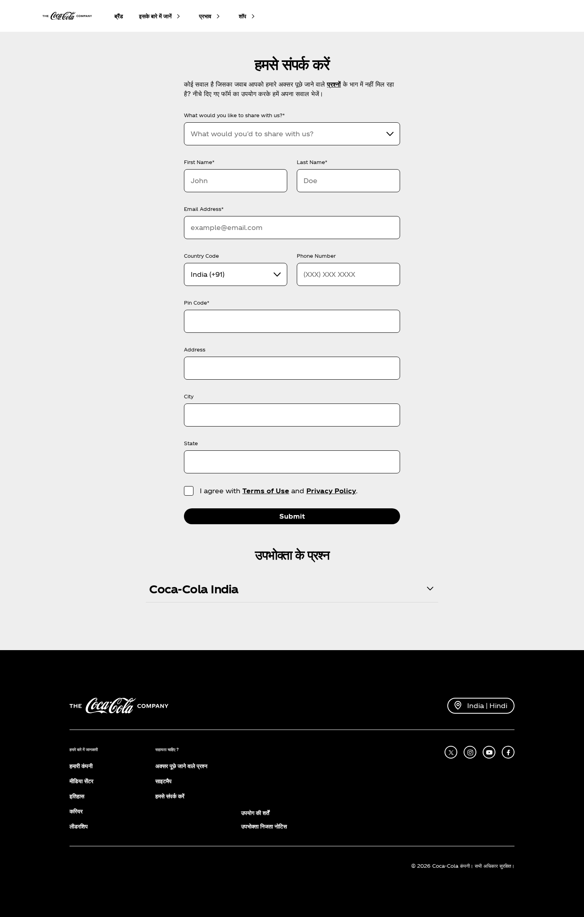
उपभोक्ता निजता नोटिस (264, 826)
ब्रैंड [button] (118, 16)
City (188, 396)
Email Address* (204, 209)
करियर (76, 811)
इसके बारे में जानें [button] (155, 16)
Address (194, 349)
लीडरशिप (79, 826)
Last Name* (312, 162)
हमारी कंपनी (81, 766)
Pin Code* (196, 302)
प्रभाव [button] (205, 16)
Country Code (201, 256)
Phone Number (316, 256)
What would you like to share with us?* (234, 115)
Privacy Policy (331, 490)
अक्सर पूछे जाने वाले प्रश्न (181, 766)
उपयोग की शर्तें (255, 812)
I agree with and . (279, 490)
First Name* (199, 162)
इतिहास (77, 796)
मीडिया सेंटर (81, 781)
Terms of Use (265, 490)
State (191, 443)
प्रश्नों (334, 84)
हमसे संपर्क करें (169, 796)
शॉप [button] (242, 16)
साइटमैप (163, 781)
